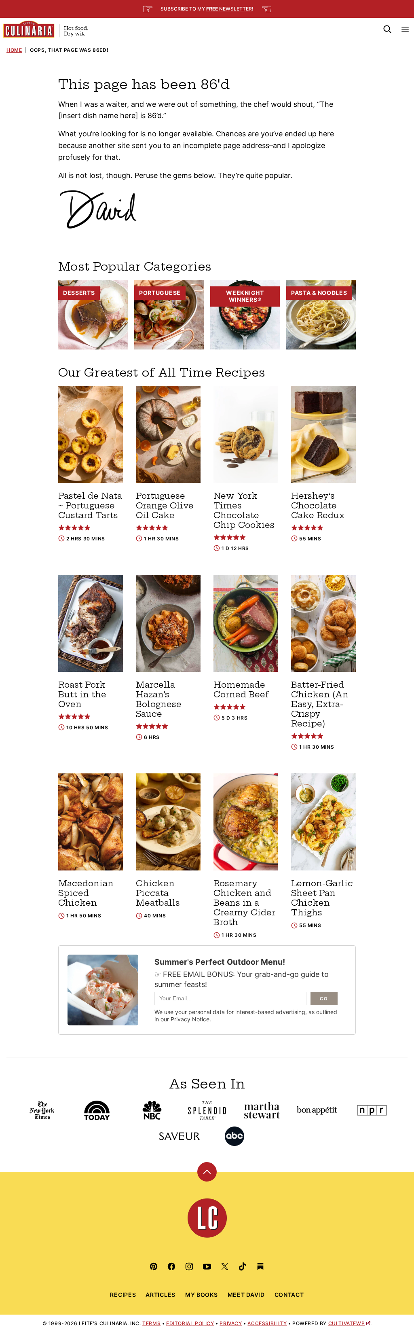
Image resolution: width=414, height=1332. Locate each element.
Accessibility (267, 1323)
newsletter (229, 9)
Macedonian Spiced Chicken (86, 893)
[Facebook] (171, 1266)
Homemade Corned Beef (241, 689)
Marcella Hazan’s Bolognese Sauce (159, 699)
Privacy (231, 1323)
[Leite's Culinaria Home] (45, 29)
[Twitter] (225, 1266)
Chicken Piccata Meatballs (158, 893)
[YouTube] (207, 1266)
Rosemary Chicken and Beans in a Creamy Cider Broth (244, 902)
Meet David (246, 1294)
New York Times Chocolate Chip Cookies (244, 510)
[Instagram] (189, 1266)
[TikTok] (242, 1266)
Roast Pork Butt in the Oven (82, 694)
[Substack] (260, 1266)
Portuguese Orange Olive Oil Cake (165, 505)
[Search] (387, 29)
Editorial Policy (190, 1323)
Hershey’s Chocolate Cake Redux (317, 505)
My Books (201, 1294)
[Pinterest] (154, 1266)
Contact (289, 1294)
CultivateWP (346, 1323)
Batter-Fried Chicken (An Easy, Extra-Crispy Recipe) (320, 704)
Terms (151, 1323)
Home (14, 50)
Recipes (123, 1294)
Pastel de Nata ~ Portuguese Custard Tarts (90, 505)
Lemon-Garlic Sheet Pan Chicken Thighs (322, 897)
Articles (160, 1294)
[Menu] (405, 29)
